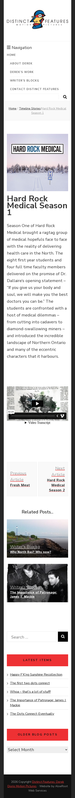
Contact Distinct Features (34, 89)
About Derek (21, 63)
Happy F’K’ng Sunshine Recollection (36, 674)
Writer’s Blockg (24, 81)
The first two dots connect (30, 683)
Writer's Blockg (25, 547)
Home (11, 55)
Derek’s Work (22, 72)
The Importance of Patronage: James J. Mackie (33, 594)
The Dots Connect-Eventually (32, 713)
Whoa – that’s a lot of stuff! (30, 691)
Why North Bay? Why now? (30, 552)
